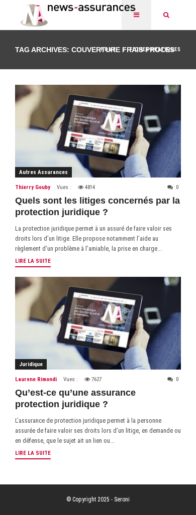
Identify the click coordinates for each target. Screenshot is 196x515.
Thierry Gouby (32, 187)
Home (108, 49)
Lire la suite (33, 261)
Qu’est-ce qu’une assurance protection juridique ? (75, 398)
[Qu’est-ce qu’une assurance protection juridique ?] (98, 323)
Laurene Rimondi (36, 379)
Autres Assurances (43, 172)
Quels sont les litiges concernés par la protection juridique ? (97, 206)
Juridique (31, 364)
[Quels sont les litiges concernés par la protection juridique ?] (98, 131)
